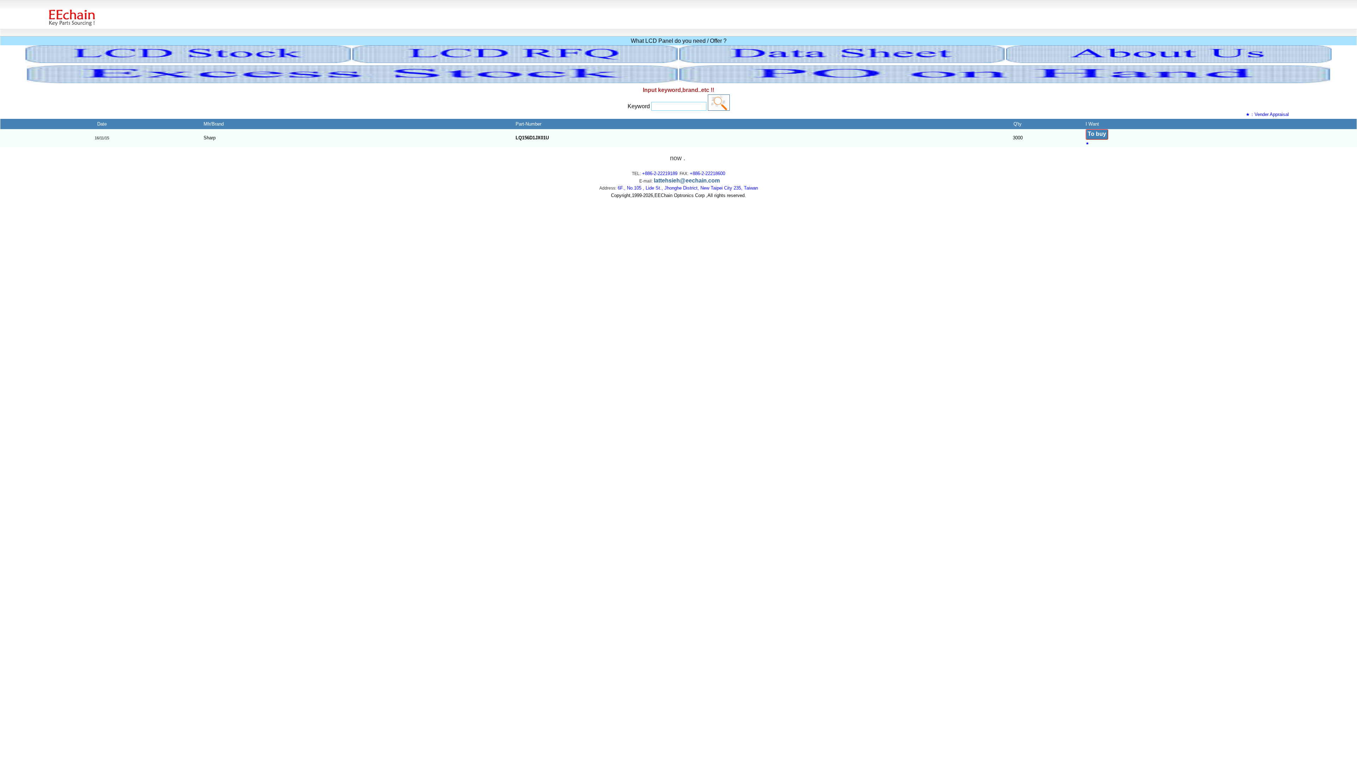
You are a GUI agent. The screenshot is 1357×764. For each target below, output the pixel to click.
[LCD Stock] (188, 61)
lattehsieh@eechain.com (687, 181)
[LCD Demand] (515, 61)
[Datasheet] (842, 61)
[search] (719, 102)
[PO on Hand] (1004, 81)
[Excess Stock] (352, 81)
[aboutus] (1169, 61)
